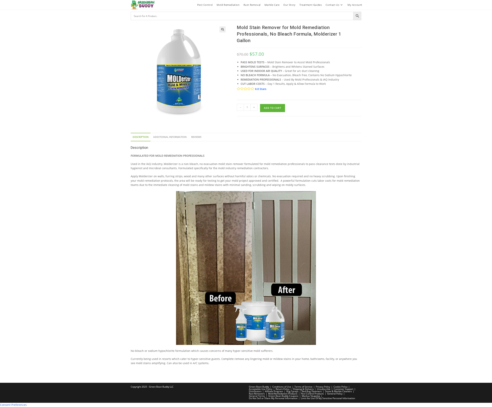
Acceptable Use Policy (260, 389)
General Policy (334, 393)
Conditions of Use (281, 386)
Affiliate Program (274, 391)
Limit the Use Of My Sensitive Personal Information (328, 398)
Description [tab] (141, 137)
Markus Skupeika (311, 396)
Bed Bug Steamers (312, 391)
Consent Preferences (13, 405)
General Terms (257, 396)
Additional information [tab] (170, 137)
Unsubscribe (323, 389)
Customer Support (343, 389)
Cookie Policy (340, 386)
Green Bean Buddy (259, 386)
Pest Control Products (312, 393)
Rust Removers (257, 393)
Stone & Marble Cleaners (338, 391)
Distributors (255, 391)
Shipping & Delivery (303, 389)
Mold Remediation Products (283, 393)
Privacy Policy (323, 386)
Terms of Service (303, 386)
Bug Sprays (292, 391)
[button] (222, 29)
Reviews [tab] (196, 137)
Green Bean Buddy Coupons (283, 396)
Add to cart (272, 108)
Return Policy (282, 389)
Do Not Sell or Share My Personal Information (273, 398)
